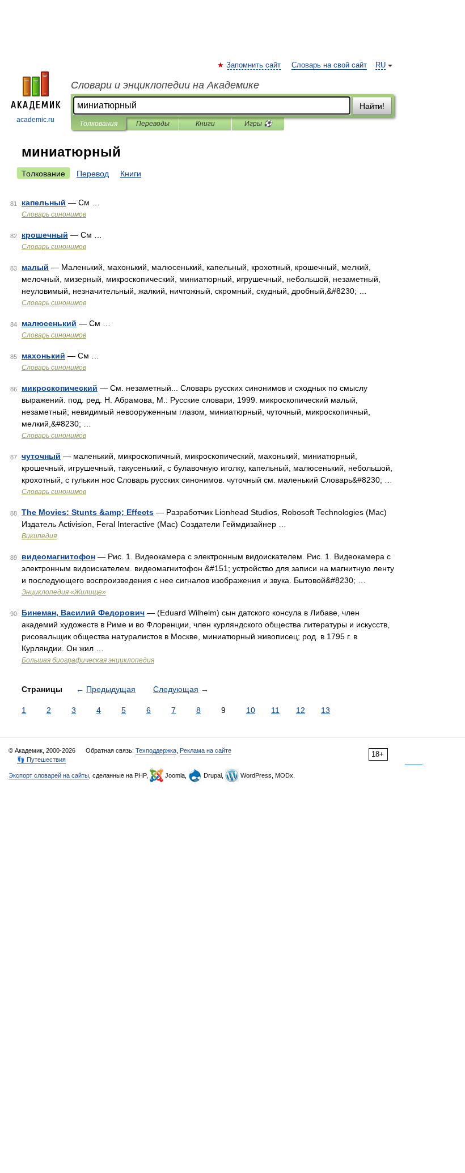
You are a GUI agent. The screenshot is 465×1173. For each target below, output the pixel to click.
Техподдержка (156, 750)
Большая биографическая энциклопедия (88, 660)
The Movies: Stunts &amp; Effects (88, 512)
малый (35, 267)
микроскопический (60, 388)
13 (325, 710)
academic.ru (35, 120)
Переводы (153, 124)
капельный (44, 202)
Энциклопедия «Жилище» (64, 592)
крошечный (45, 234)
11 (275, 710)
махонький (43, 355)
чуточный (41, 456)
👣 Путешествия (41, 759)
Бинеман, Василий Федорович (83, 612)
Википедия (39, 536)
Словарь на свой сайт (329, 65)
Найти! (372, 106)
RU (380, 65)
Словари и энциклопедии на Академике (165, 85)
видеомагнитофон (58, 556)
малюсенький (49, 323)
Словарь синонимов (54, 214)
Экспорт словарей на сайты (49, 775)
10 (250, 710)
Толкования (98, 124)
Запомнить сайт (254, 65)
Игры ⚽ (258, 124)
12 (300, 710)
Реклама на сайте (205, 750)
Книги (205, 124)
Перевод (93, 173)
